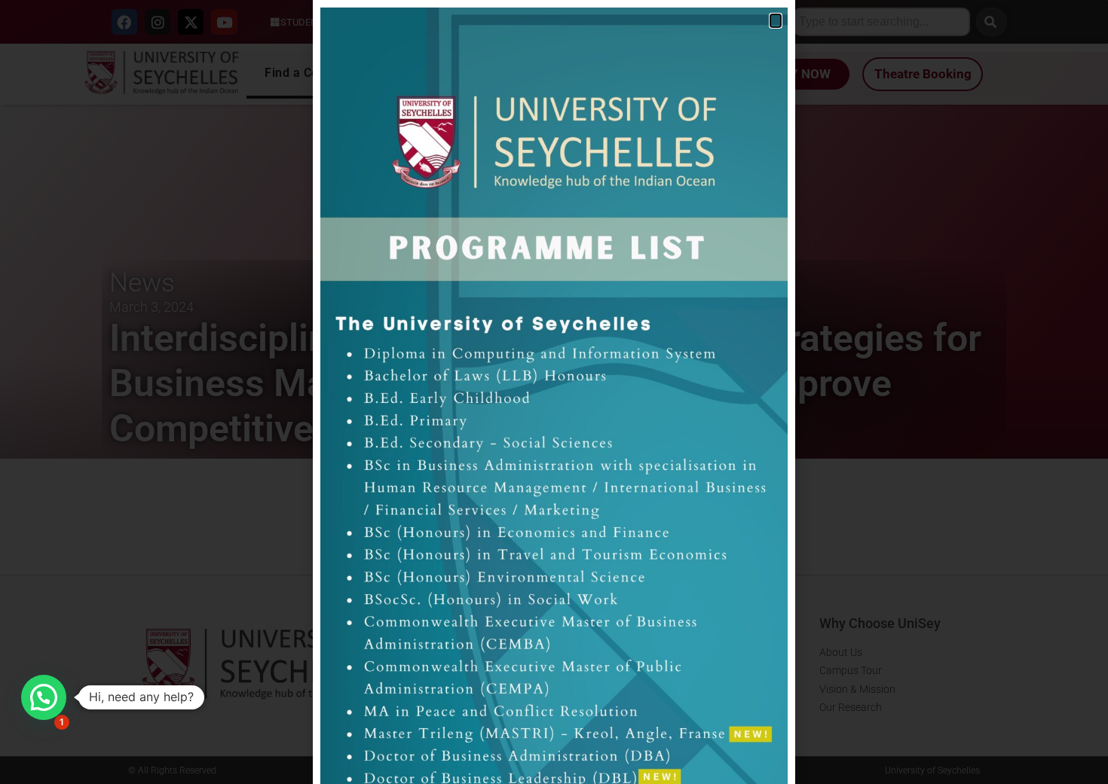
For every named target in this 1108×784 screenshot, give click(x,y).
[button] (43, 697)
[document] (554, 392)
